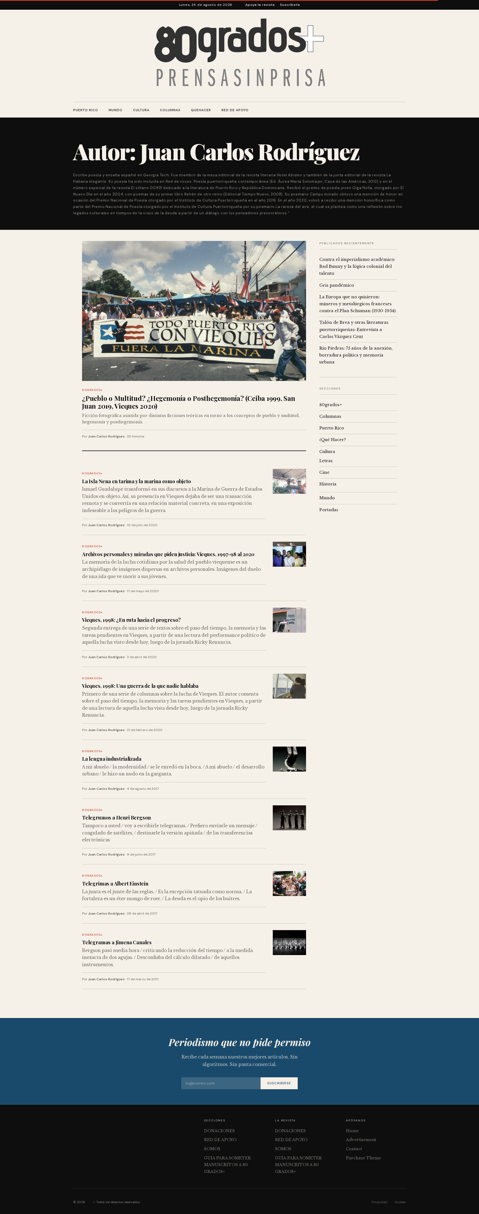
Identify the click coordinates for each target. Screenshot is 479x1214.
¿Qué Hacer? (332, 439)
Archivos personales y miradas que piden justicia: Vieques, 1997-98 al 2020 (168, 554)
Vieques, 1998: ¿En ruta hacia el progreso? (131, 619)
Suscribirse (279, 1083)
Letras (326, 460)
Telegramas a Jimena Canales (117, 942)
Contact (354, 1148)
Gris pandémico (336, 285)
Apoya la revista (260, 4)
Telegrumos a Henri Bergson (116, 817)
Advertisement (361, 1139)
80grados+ (92, 390)
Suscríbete (290, 4)
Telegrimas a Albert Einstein (115, 883)
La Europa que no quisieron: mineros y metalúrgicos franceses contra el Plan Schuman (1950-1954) (357, 303)
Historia (328, 484)
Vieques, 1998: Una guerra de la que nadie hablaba (140, 685)
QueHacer (201, 110)
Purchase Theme (363, 1158)
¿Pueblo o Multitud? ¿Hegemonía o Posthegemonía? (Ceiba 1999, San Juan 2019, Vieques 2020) (188, 402)
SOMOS (212, 1148)
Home (352, 1130)
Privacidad (379, 1202)
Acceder (400, 1202)
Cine (324, 472)
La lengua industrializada (111, 758)
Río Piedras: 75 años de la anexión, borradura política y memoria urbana (356, 355)
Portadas (328, 509)
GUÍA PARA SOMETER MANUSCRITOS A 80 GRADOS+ (227, 1165)
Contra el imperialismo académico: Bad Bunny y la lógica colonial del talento (357, 266)
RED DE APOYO (235, 110)
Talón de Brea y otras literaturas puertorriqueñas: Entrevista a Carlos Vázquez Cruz (353, 329)
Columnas (170, 110)
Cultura (141, 110)
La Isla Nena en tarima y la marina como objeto (136, 481)
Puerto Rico (85, 110)
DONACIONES (219, 1130)
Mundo (116, 110)
